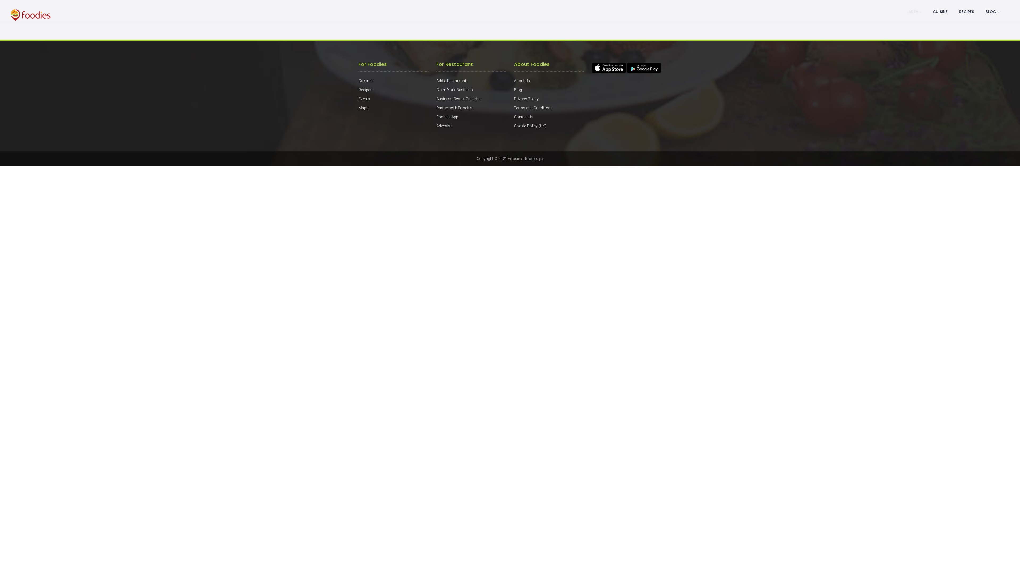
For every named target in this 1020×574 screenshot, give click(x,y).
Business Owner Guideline (459, 99)
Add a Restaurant (451, 81)
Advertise (444, 126)
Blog (990, 11)
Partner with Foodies (454, 108)
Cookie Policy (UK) (530, 126)
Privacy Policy (526, 99)
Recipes (966, 11)
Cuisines (366, 81)
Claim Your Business (454, 90)
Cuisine (940, 11)
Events (364, 99)
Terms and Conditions (533, 108)
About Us (522, 81)
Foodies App (447, 117)
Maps (363, 108)
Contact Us (523, 117)
